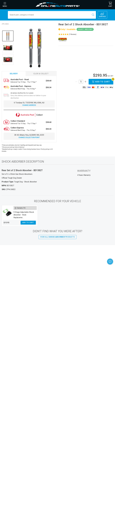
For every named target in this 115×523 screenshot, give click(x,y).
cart (110, 6)
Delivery (14, 74)
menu (5, 6)
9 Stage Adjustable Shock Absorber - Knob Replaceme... (23, 215)
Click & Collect (41, 74)
